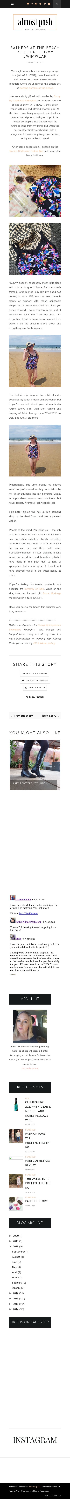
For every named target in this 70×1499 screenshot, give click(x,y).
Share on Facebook (35, 673)
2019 (15, 1241)
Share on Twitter (37, 680)
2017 (15, 1293)
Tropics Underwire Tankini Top (26, 151)
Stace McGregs (52, 593)
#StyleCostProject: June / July (33, 783)
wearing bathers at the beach (36, 88)
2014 (16, 1309)
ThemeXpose (34, 1486)
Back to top (52, 1495)
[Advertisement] (33, 1401)
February (17, 1283)
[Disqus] (35, 850)
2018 (15, 1246)
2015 (15, 1304)
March (15, 1278)
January (16, 1288)
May (14, 1267)
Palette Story (36, 1201)
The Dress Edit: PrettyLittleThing (37, 1183)
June (14, 1262)
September (18, 1252)
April (14, 1272)
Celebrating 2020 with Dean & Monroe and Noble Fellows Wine (38, 1111)
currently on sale (34, 589)
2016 (15, 1299)
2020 (16, 1236)
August (16, 1257)
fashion (40, 697)
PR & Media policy (44, 643)
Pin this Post (37, 687)
